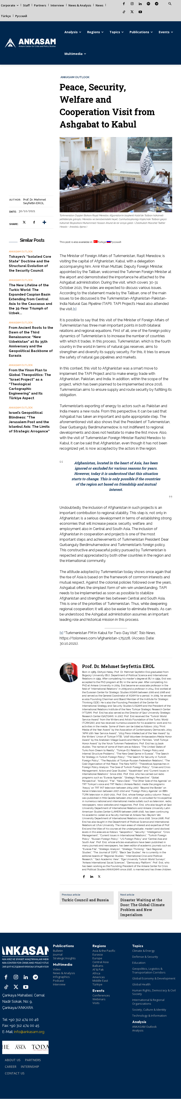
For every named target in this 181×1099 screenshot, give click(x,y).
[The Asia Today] (25, 1047)
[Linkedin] (140, 4)
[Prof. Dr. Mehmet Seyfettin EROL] (69, 771)
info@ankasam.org (29, 1032)
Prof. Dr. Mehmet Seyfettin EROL (34, 201)
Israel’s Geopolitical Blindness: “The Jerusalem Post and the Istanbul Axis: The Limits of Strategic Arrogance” (29, 422)
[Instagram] (132, 4)
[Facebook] (124, 4)
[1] (74, 309)
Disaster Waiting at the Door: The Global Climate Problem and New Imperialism (142, 907)
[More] (44, 222)
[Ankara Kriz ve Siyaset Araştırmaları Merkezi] (30, 43)
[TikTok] (124, 12)
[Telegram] (157, 4)
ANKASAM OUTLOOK (74, 77)
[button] (170, 4)
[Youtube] (140, 12)
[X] (132, 12)
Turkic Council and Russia (85, 900)
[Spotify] (148, 4)
